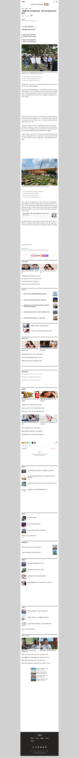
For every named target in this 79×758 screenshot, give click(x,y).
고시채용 (23, 607)
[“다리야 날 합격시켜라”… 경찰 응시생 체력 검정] (24, 611)
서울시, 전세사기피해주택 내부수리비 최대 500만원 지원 (33, 191)
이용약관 (34, 750)
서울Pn (23, 8)
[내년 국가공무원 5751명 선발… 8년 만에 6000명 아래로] (24, 624)
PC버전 (47, 750)
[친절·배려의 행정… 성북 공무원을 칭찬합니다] (24, 576)
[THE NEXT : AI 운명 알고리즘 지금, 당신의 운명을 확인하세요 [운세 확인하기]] (40, 255)
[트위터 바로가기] (36, 747)
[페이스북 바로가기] (33, 747)
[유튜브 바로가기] (38, 747)
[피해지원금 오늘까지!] (24, 518)
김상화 (23, 19)
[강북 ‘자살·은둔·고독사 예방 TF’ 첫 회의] (24, 570)
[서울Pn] (24, 1)
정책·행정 (23, 467)
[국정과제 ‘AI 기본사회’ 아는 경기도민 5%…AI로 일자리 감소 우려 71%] (24, 484)
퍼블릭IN (32, 741)
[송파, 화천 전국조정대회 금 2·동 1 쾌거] (24, 564)
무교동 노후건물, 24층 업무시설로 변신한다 (31, 193)
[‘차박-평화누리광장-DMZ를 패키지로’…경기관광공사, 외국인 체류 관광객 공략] (24, 477)
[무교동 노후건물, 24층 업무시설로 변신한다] (24, 531)
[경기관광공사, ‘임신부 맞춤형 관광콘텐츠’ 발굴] (24, 490)
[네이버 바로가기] (43, 747)
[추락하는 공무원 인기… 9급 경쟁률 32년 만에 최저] (24, 618)
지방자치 (26, 8)
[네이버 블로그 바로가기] (46, 747)
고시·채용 (46, 738)
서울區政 (23, 559)
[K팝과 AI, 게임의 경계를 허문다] (24, 524)
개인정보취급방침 (39, 750)
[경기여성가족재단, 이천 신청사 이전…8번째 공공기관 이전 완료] (24, 471)
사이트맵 (44, 750)
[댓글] (31, 16)
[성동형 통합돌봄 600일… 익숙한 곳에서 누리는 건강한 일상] (24, 583)
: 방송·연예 (25, 635)
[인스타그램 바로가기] (41, 747)
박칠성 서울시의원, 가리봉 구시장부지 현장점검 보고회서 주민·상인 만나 (36, 213)
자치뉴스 (30, 8)
